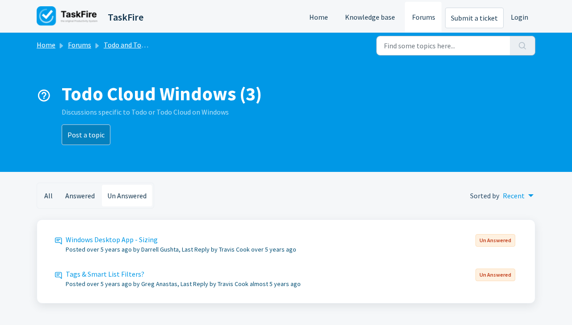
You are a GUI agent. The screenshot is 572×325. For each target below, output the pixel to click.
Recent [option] (514, 195)
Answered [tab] (80, 195)
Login (519, 17)
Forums (423, 17)
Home (318, 17)
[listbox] (518, 195)
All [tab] (48, 195)
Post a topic (86, 134)
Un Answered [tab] (127, 195)
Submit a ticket (474, 17)
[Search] (522, 46)
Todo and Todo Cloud (136, 44)
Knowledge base (370, 17)
